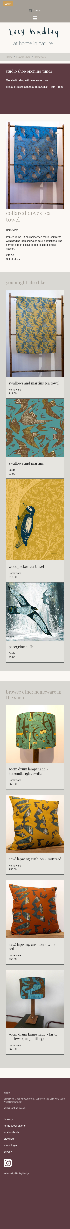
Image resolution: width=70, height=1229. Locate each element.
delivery (8, 1119)
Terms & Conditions (15, 1125)
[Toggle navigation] (35, 18)
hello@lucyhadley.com (15, 1108)
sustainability (11, 1132)
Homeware (40, 57)
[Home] (33, 39)
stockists (9, 1138)
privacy (8, 1151)
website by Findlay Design (17, 1173)
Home (9, 57)
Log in (8, 3)
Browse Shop (23, 57)
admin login (10, 1145)
